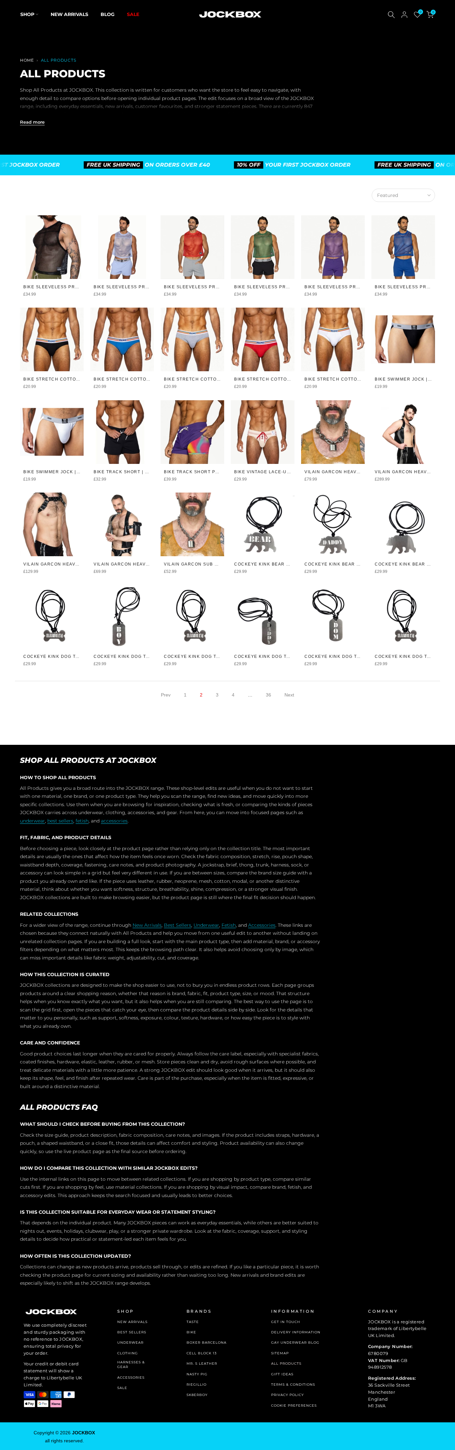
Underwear (206, 925)
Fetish (229, 925)
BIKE (191, 1332)
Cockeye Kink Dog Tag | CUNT (202, 656)
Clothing (127, 1353)
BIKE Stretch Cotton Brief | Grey (208, 379)
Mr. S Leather (202, 1363)
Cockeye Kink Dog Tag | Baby (61, 656)
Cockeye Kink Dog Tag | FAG (411, 656)
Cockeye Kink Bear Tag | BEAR (273, 564)
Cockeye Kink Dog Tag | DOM (341, 656)
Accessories (261, 925)
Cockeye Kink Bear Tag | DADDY (345, 564)
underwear (32, 821)
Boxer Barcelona (207, 1342)
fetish (82, 821)
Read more (32, 122)
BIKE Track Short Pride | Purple (207, 472)
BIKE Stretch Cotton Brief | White (350, 379)
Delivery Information (295, 1332)
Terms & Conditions (293, 1384)
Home (27, 60)
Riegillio (197, 1384)
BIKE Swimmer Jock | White (58, 472)
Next (289, 695)
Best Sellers (177, 925)
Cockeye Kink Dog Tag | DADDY (274, 656)
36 (268, 695)
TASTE (193, 1322)
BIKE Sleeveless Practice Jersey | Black (78, 287)
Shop (27, 14)
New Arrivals (69, 14)
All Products (286, 1363)
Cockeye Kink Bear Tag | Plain (415, 564)
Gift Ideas (282, 1374)
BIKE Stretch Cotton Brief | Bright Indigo (150, 379)
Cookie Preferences (294, 1405)
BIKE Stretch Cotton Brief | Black (69, 379)
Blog (108, 14)
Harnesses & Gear (131, 1364)
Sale (133, 14)
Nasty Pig (197, 1374)
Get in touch (285, 1322)
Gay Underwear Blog (295, 1342)
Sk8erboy (197, 1395)
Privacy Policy (287, 1395)
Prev (166, 695)
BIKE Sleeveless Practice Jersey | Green (289, 287)
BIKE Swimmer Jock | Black (410, 379)
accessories (114, 821)
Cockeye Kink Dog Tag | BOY (130, 656)
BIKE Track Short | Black (127, 472)
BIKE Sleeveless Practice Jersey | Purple (361, 287)
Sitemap (280, 1353)
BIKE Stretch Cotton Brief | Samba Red (286, 379)
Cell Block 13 (202, 1353)
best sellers (60, 821)
